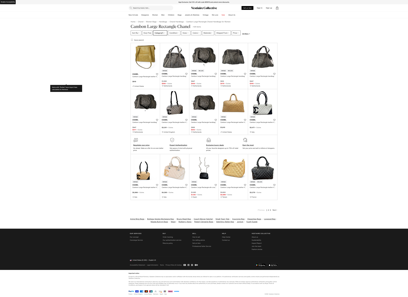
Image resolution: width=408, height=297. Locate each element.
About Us (231, 15)
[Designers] (150, 15)
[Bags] (183, 15)
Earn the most (248, 145)
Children (171, 15)
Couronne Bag (238, 219)
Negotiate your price (141, 145)
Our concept (134, 237)
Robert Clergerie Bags (203, 221)
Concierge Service (136, 240)
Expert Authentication (178, 145)
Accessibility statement (137, 265)
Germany (155, 294)
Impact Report (257, 243)
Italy (165, 294)
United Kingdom (138, 294)
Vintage (205, 15)
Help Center (226, 237)
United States (148, 294)
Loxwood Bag (270, 219)
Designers (145, 15)
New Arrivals (133, 15)
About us (255, 237)
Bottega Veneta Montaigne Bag (160, 219)
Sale (223, 15)
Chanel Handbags (177, 21)
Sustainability (256, 240)
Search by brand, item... (141, 8)
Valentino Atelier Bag (225, 221)
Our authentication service (172, 240)
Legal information (152, 265)
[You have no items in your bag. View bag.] (277, 7)
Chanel (140, 21)
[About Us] (237, 15)
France (130, 294)
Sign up (269, 8)
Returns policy (168, 243)
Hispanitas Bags (254, 219)
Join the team (256, 246)
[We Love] (220, 15)
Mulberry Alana (184, 221)
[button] (277, 7)
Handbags (163, 21)
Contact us (226, 240)
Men (163, 15)
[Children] (176, 15)
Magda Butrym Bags (159, 221)
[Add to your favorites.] (157, 74)
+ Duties (169, 83)
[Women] (159, 15)
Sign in (259, 8)
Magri (173, 221)
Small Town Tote (222, 219)
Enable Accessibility (8, 2)
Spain (161, 294)
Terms (162, 265)
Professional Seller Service (201, 246)
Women (155, 15)
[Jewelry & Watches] (201, 15)
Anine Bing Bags (137, 219)
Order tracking (168, 237)
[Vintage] (210, 15)
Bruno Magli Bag (184, 219)
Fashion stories (257, 249)
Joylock (240, 221)
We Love (215, 15)
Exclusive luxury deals (215, 145)
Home (133, 21)
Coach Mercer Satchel (203, 219)
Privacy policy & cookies (174, 265)
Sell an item (247, 8)
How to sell (196, 237)
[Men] (166, 15)
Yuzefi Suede (251, 221)
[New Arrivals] (139, 15)
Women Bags (151, 21)
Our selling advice (198, 240)
